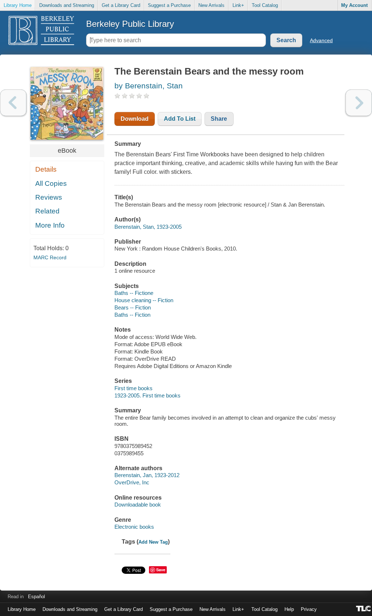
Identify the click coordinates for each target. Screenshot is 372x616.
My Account (354, 5)
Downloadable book (137, 504)
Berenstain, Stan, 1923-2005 (148, 227)
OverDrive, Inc (131, 482)
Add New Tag (153, 542)
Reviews (48, 197)
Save (160, 569)
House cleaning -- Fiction (143, 300)
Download (135, 119)
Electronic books (134, 527)
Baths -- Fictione (133, 293)
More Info (50, 225)
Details (46, 169)
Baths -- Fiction (132, 315)
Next (358, 102)
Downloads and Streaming (66, 5)
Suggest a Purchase (169, 5)
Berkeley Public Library (130, 24)
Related (47, 211)
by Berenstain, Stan (148, 85)
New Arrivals (211, 5)
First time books (133, 388)
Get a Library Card (121, 5)
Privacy (309, 609)
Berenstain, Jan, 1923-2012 (146, 475)
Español (36, 596)
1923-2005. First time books (147, 395)
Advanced (321, 40)
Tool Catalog (265, 5)
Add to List (179, 119)
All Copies (51, 183)
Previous (13, 102)
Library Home (18, 5)
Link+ (238, 5)
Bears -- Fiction (132, 307)
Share (219, 119)
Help (289, 609)
